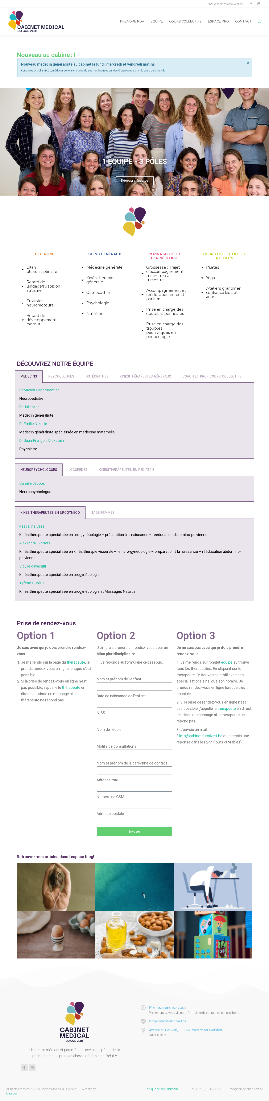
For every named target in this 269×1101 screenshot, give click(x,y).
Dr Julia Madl (29, 407)
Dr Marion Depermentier (39, 390)
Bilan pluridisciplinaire (41, 269)
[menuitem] (132, 21)
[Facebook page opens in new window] (251, 4)
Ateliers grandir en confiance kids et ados (223, 292)
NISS (101, 712)
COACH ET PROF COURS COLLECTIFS (211, 376)
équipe (226, 662)
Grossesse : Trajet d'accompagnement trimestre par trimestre (165, 273)
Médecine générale (104, 267)
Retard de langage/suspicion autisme (43, 286)
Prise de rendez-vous (46, 623)
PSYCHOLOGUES (61, 376)
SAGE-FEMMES (103, 513)
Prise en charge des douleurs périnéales (165, 311)
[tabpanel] (134, 421)
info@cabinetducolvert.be (200, 736)
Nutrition (94, 314)
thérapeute (76, 662)
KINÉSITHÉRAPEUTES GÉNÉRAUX (145, 376)
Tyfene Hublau (31, 583)
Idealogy (11, 1093)
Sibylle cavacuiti (32, 566)
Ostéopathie (98, 292)
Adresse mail (108, 780)
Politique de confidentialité (162, 1089)
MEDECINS (28, 376)
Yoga (210, 278)
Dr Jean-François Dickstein (41, 440)
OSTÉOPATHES (97, 376)
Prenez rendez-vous (167, 1007)
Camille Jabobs (32, 483)
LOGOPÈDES (78, 470)
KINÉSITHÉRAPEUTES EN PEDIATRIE (126, 470)
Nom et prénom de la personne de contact (132, 763)
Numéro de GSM (110, 797)
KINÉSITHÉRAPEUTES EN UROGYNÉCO (50, 513)
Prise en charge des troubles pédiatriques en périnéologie (164, 330)
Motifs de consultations (116, 746)
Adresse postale (110, 813)
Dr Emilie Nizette (33, 423)
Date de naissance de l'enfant (121, 696)
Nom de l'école (109, 729)
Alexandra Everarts (34, 543)
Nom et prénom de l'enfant (119, 679)
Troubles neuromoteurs (40, 303)
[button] (125, 192)
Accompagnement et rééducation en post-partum (166, 294)
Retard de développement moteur (41, 320)
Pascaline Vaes (32, 526)
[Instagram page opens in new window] (259, 4)
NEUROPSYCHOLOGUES (38, 470)
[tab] (45, 269)
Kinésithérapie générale (99, 280)
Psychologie (97, 303)
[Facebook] (24, 1067)
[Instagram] (32, 1067)
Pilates (212, 267)
